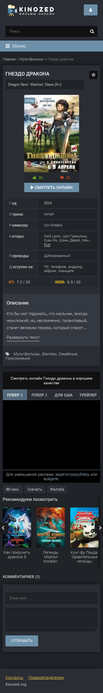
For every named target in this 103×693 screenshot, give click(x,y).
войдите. (51, 479)
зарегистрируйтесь (72, 474)
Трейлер (88, 395)
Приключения (17, 358)
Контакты (14, 677)
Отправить (22, 641)
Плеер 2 (39, 395)
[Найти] (92, 31)
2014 (48, 203)
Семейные (68, 354)
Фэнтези (49, 354)
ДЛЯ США (64, 395)
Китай (49, 214)
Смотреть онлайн (53, 187)
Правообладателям (46, 677)
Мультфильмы (26, 354)
